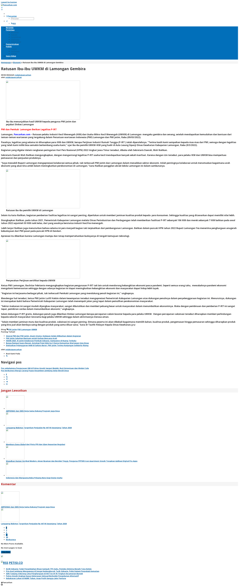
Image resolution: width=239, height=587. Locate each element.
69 (7, 537)
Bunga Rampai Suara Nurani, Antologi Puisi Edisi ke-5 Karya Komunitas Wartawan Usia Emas (47, 343)
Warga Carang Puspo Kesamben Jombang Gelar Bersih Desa (35, 370)
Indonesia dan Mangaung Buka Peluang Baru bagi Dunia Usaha (34, 478)
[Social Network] (7, 21)
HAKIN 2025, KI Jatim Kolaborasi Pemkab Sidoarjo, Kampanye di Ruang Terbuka (41, 340)
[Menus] (2, 7)
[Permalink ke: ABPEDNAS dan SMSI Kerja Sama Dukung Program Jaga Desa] (15, 408)
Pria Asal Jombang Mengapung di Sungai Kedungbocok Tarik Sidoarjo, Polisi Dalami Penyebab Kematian (52, 571)
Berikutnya (11, 539)
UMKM (34, 329)
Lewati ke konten (9, 2)
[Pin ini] (7, 379)
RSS (14, 23)
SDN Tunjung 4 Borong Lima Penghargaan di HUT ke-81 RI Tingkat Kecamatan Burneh (44, 573)
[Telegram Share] (7, 382)
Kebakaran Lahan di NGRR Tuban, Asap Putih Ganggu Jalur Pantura (36, 578)
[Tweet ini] (7, 377)
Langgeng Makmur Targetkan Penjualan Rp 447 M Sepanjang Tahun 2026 (39, 427)
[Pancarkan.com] (9, 5)
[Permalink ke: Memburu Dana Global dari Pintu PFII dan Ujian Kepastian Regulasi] (15, 442)
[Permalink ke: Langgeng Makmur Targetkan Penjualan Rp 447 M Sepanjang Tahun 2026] (15, 425)
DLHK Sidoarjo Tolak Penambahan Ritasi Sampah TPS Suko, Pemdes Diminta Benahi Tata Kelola (48, 569)
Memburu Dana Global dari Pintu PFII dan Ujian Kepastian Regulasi (35, 444)
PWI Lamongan (24, 329)
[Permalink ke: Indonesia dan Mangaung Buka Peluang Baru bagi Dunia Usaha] (15, 475)
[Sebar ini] (6, 375)
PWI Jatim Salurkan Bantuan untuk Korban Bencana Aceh (31, 338)
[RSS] (7, 356)
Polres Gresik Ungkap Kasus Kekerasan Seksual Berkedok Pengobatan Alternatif (42, 576)
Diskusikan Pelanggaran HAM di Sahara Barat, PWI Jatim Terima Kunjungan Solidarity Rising (47, 345)
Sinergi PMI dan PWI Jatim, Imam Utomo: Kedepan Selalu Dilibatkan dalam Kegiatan (43, 336)
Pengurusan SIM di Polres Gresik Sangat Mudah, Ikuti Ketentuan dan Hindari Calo (45, 368)
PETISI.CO (16, 563)
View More (6, 552)
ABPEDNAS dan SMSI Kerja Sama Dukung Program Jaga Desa (33, 411)
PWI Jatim (12, 329)
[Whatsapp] (7, 384)
